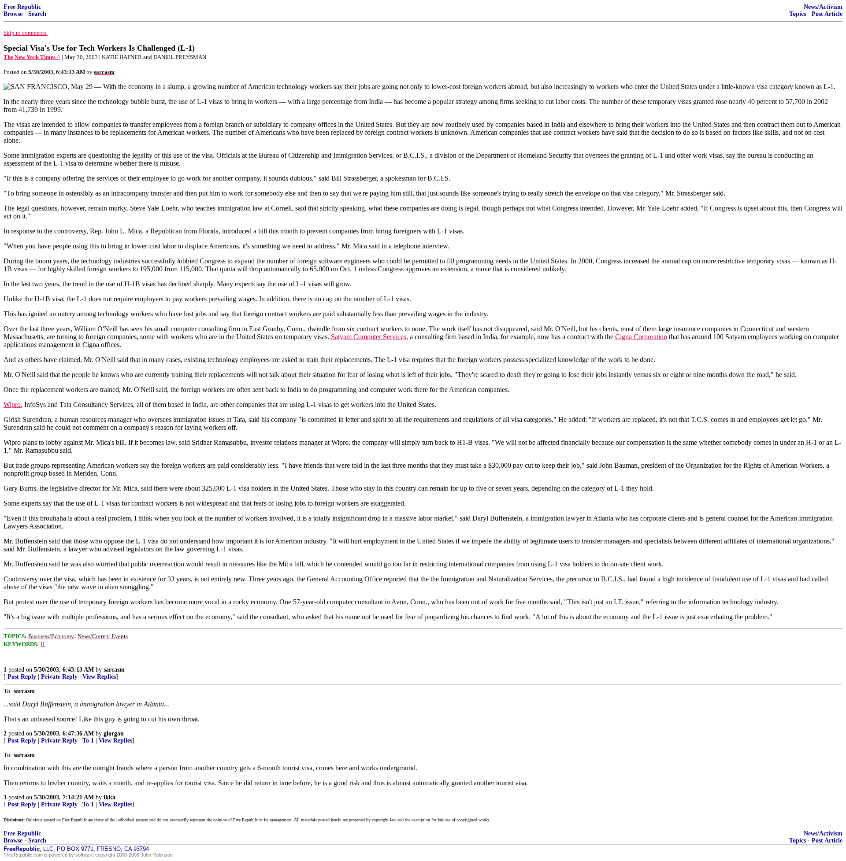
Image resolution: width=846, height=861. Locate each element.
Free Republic (22, 7)
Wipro (12, 404)
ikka (109, 797)
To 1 (88, 740)
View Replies (99, 676)
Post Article (827, 14)
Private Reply (59, 676)
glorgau (114, 733)
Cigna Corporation (641, 336)
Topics (797, 14)
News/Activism (823, 7)
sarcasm (114, 669)
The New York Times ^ (32, 57)
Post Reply (21, 676)
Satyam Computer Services (368, 336)
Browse (13, 14)
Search (37, 14)
